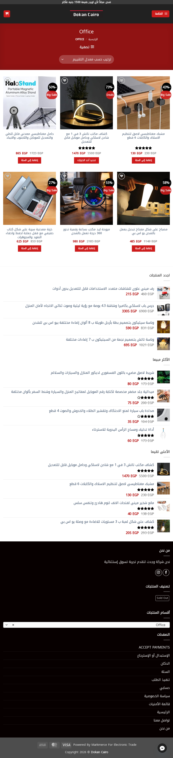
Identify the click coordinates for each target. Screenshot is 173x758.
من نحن (164, 728)
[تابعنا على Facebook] (166, 572)
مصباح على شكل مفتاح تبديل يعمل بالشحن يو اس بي (144, 231)
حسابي (165, 688)
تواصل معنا (162, 720)
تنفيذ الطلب (161, 680)
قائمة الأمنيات (159, 704)
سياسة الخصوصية (157, 696)
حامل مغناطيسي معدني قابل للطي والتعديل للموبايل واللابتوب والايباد (29, 136)
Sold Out (162, 598)
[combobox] (86, 625)
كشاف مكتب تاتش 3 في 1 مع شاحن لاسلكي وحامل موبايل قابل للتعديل (86, 138)
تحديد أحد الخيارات (86, 160)
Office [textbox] (88, 625)
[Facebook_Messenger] (162, 748)
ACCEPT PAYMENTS (154, 647)
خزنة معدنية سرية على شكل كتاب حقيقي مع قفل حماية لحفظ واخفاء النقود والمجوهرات (30, 233)
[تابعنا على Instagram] (158, 572)
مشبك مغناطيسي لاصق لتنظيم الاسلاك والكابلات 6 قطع (143, 136)
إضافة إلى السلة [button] (143, 160)
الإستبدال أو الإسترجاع (153, 655)
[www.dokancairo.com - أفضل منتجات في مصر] (86, 14)
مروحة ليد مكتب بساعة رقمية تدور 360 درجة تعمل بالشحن (86, 231)
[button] (160, 13)
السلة (165, 672)
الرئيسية (93, 39)
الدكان (165, 663)
